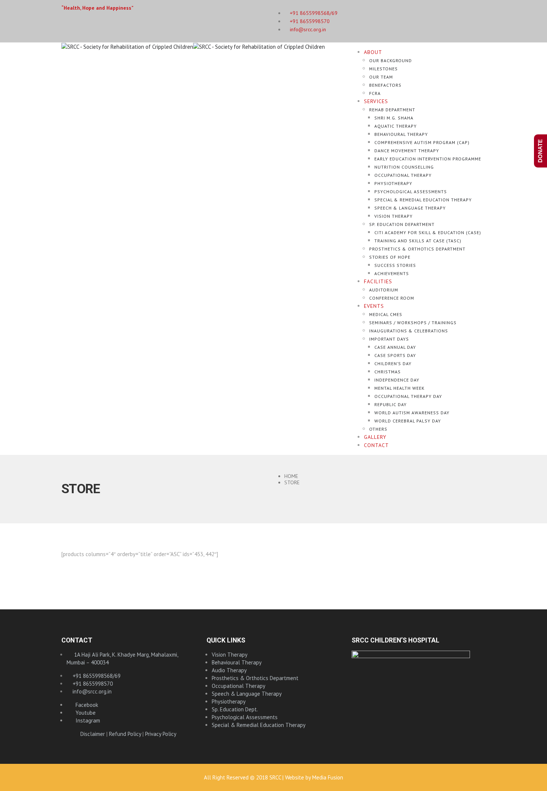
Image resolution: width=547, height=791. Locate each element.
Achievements (391, 273)
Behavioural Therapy (401, 134)
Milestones (383, 68)
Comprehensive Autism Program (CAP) (422, 142)
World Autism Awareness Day (412, 412)
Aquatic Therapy (395, 126)
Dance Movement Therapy (406, 150)
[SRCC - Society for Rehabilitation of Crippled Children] (193, 46)
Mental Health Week (399, 388)
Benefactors (385, 85)
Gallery (375, 437)
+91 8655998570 (309, 21)
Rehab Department (392, 109)
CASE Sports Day (395, 355)
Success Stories (395, 265)
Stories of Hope (389, 257)
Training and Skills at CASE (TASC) (417, 240)
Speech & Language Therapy (410, 208)
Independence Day (396, 380)
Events (374, 306)
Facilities (378, 281)
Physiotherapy (393, 183)
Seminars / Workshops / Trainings (413, 322)
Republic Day (390, 404)
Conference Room (391, 298)
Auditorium (383, 290)
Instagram (85, 720)
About (373, 52)
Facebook (84, 704)
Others (378, 429)
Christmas (387, 371)
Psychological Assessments (410, 191)
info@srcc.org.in (307, 29)
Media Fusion (327, 777)
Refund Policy (125, 733)
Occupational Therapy (403, 175)
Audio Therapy (229, 670)
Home (291, 476)
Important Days (389, 339)
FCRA (375, 93)
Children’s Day (393, 363)
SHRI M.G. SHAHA (393, 118)
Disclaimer (92, 733)
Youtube (83, 712)
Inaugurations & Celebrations (408, 331)
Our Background (390, 60)
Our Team (381, 77)
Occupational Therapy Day (408, 396)
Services (376, 101)
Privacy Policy (160, 733)
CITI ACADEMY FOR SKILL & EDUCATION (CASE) (427, 232)
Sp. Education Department (402, 224)
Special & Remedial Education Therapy (423, 199)
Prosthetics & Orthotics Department (417, 249)
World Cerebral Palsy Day (407, 421)
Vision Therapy (393, 216)
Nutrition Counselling (404, 167)
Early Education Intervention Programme (427, 159)
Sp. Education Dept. (235, 709)
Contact (376, 445)
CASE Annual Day (395, 347)
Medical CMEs (385, 314)
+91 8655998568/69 (96, 675)
